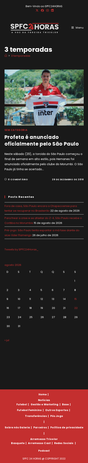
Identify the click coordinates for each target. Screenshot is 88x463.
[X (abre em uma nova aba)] (37, 10)
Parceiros (40, 427)
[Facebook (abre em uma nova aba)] (42, 10)
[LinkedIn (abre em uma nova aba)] (52, 10)
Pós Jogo (56, 416)
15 (75, 299)
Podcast (44, 450)
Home (42, 394)
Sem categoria (16, 130)
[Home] (6, 56)
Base (65, 404)
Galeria (24, 427)
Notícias (44, 400)
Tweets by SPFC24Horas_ (21, 249)
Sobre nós (12, 427)
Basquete (18, 443)
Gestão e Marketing (45, 404)
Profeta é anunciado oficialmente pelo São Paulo (42, 140)
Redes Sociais (63, 443)
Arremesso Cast (39, 443)
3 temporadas (20, 56)
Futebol (21, 404)
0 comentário (18, 179)
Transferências (36, 416)
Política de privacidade (66, 427)
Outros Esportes (56, 410)
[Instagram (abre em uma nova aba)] (47, 10)
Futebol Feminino (29, 410)
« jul (7, 340)
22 (76, 308)
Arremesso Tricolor (44, 439)
